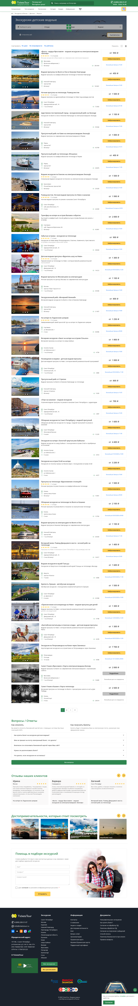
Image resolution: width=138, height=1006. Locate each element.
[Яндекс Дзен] (17, 931)
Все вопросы (69, 762)
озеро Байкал (45, 942)
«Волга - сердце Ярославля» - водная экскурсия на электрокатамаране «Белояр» (67, 802)
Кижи (43, 940)
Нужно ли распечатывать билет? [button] (26, 750)
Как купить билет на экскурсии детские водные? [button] (31, 735)
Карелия (44, 925)
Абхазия (44, 958)
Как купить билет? (106, 923)
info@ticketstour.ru (20, 926)
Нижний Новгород (47, 927)
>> (75, 710)
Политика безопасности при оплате (112, 937)
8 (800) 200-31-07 (20, 922)
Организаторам (76, 937)
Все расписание (49, 969)
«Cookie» (123, 996)
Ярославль (44, 948)
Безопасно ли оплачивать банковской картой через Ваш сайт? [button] (37, 745)
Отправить (42, 894)
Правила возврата (106, 940)
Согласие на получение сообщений (112, 931)
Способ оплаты (105, 934)
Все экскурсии (49, 964)
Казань (43, 932)
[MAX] (25, 931)
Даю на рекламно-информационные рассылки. (39, 888)
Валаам (43, 945)
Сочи (43, 955)
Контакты (74, 920)
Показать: (115, 46)
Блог (72, 931)
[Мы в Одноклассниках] (21, 931)
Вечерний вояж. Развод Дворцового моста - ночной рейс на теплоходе (107, 802)
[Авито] (29, 931)
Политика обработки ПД (108, 928)
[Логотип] (20, 2)
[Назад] (119, 775)
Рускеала (44, 937)
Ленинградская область (49, 935)
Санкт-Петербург (47, 920)
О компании (75, 923)
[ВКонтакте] (12, 931)
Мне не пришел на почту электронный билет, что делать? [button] (35, 740)
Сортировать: (16, 46)
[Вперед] (124, 775)
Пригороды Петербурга (49, 930)
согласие (25, 888)
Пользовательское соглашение (111, 920)
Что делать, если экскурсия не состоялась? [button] (29, 755)
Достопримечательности (79, 928)
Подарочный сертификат (79, 945)
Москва (43, 922)
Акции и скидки (76, 925)
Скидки (60, 9)
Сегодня (53, 9)
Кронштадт (45, 953)
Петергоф (44, 950)
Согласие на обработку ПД (109, 925)
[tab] (69, 735)
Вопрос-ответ (75, 934)
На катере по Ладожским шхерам (25, 801)
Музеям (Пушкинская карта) (80, 942)
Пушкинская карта (77, 940)
